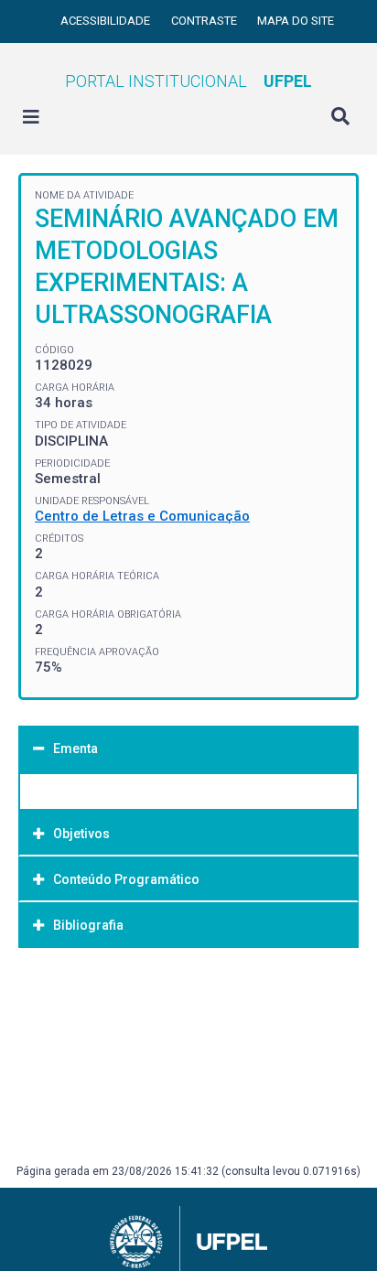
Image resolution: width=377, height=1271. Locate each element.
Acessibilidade (106, 20)
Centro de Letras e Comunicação (142, 516)
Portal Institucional (188, 81)
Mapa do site (295, 20)
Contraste (205, 20)
